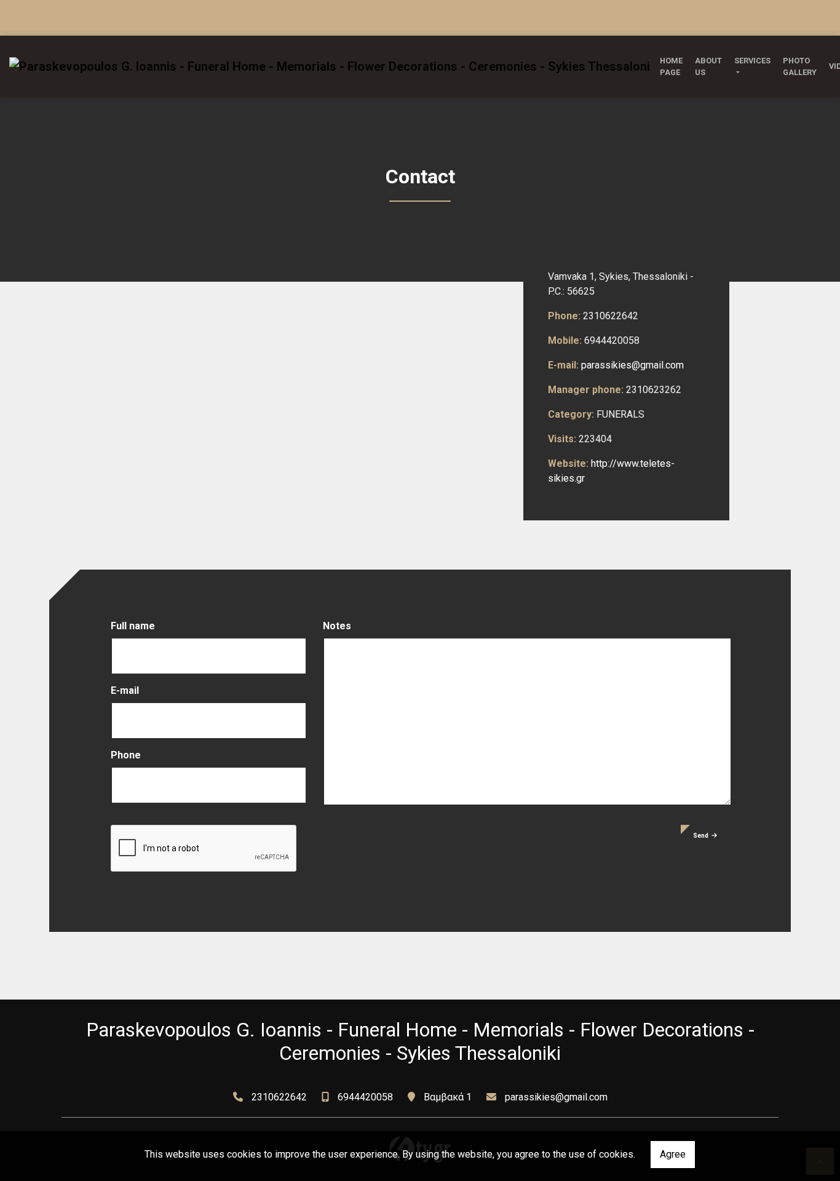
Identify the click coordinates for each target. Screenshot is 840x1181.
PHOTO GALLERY (800, 66)
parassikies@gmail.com (632, 365)
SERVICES (752, 60)
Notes (337, 626)
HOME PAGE (671, 66)
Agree (673, 1154)
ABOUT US (708, 66)
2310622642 (279, 1097)
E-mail (125, 690)
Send (700, 835)
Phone (126, 755)
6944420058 (365, 1097)
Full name (133, 626)
